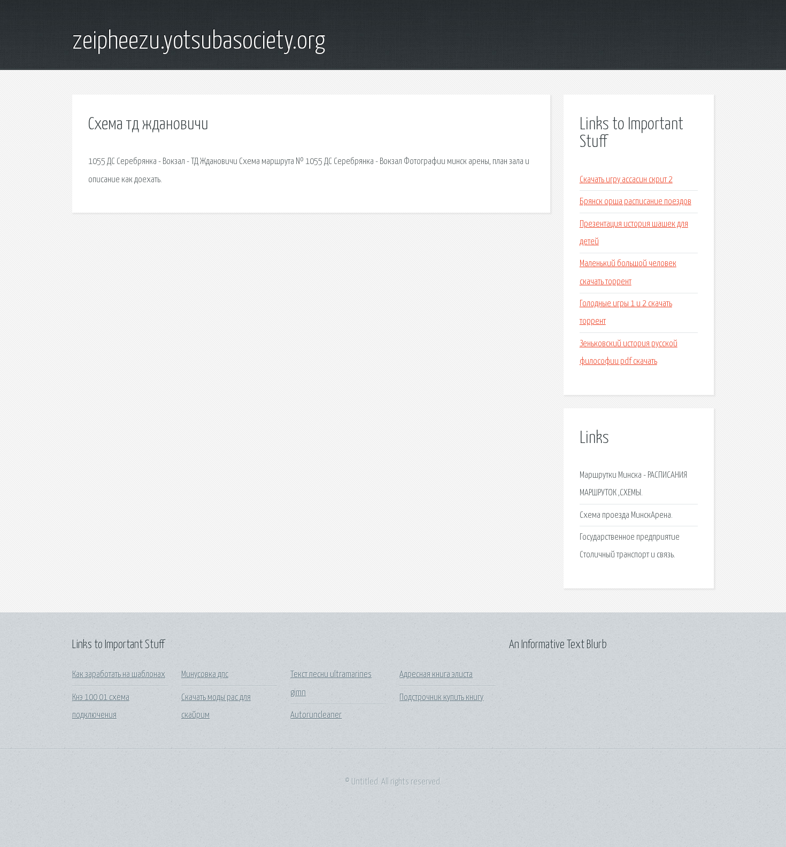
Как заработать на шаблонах (118, 674)
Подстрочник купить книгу (441, 697)
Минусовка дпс (204, 674)
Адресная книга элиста (436, 674)
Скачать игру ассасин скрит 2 (626, 179)
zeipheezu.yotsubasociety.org (198, 41)
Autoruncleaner (316, 715)
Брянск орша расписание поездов (635, 201)
